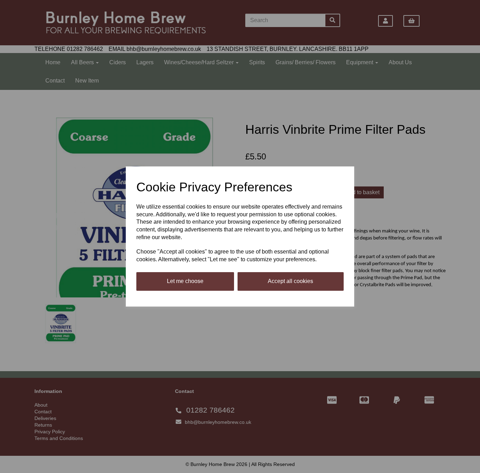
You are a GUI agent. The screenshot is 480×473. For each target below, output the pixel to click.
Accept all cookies (290, 281)
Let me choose (185, 281)
